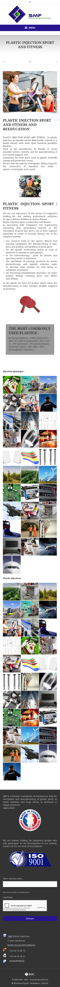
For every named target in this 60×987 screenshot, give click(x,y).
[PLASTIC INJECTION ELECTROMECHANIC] (30, 493)
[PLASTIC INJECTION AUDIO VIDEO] (12, 547)
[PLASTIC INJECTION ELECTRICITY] (48, 493)
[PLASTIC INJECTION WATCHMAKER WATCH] (12, 385)
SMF (10, 936)
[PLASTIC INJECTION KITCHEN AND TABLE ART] (30, 457)
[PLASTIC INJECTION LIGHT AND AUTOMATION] (48, 439)
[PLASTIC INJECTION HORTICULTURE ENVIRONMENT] (12, 475)
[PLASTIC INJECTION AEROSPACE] (48, 547)
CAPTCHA (8, 897)
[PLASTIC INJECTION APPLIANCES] (30, 547)
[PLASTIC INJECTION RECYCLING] (12, 421)
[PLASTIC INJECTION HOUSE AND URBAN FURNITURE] (48, 457)
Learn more (9, 808)
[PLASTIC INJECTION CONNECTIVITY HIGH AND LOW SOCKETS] (48, 511)
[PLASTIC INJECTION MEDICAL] (30, 439)
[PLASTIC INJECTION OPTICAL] (12, 439)
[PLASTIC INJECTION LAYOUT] (12, 457)
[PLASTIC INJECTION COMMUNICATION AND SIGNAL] (12, 529)
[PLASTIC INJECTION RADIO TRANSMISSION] (30, 421)
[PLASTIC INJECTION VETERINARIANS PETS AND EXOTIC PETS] (30, 385)
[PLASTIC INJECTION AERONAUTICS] (12, 565)
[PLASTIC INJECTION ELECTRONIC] (12, 493)
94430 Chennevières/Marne (21, 945)
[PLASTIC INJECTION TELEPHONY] (12, 403)
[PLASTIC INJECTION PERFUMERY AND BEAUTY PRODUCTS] (48, 421)
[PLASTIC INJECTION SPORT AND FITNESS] (30, 403)
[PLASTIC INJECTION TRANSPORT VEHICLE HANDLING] (48, 385)
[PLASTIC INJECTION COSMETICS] (30, 511)
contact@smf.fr (16, 961)
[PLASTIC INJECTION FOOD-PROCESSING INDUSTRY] (30, 475)
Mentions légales (21, 983)
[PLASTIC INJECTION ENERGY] (48, 475)
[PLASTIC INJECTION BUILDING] (30, 529)
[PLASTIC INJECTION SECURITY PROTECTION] (48, 403)
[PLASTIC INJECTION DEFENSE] (12, 511)
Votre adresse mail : (13, 878)
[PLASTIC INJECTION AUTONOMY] (48, 529)
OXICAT (44, 983)
